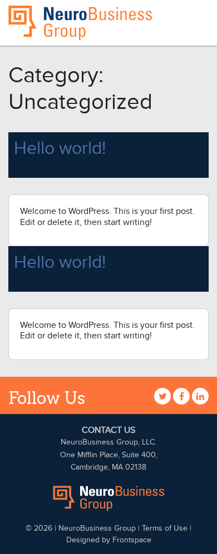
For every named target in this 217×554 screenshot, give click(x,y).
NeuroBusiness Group (97, 528)
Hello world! (60, 148)
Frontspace (131, 540)
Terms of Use (165, 528)
